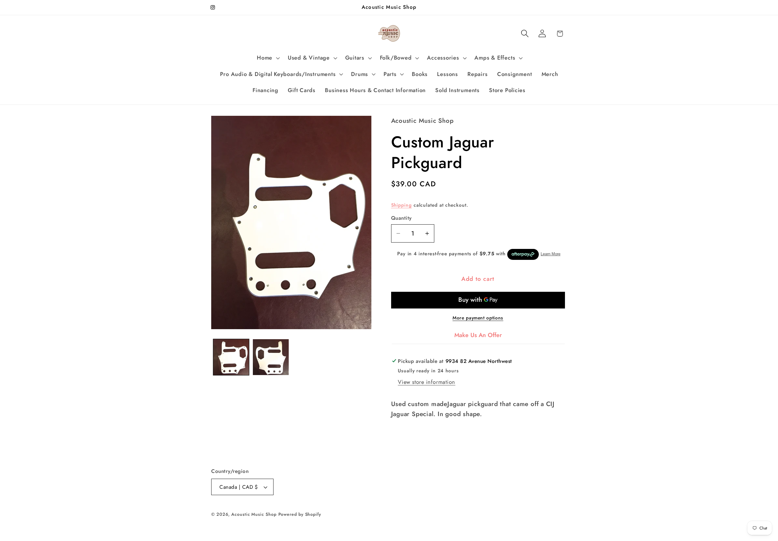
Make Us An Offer (478, 335)
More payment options (478, 318)
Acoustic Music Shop (253, 514)
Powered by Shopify (299, 514)
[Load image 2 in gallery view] (271, 357)
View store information (426, 382)
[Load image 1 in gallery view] (231, 357)
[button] (267, 58)
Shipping (401, 205)
